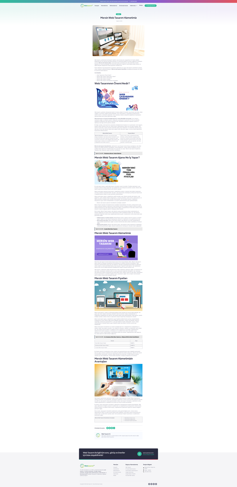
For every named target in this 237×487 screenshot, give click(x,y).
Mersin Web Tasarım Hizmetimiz (104, 77)
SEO (126, 126)
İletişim (141, 5)
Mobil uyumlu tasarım (102, 224)
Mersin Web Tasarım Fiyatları (103, 79)
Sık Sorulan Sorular (123, 5)
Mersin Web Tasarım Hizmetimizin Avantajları (107, 80)
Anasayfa (97, 5)
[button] (107, 428)
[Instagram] (151, 484)
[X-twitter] (154, 484)
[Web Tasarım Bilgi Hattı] (139, 454)
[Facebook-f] (149, 484)
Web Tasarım (109, 133)
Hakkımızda (133, 5)
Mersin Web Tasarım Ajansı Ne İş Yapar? (106, 76)
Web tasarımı (98, 112)
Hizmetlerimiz (104, 5)
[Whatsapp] (156, 484)
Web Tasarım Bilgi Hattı (148, 452)
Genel (118, 14)
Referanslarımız (113, 5)
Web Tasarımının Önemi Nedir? (104, 75)
